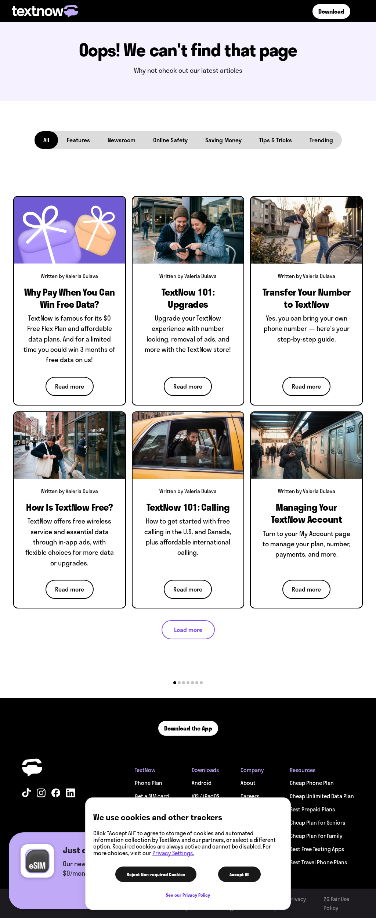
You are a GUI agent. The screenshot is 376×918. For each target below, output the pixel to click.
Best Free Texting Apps (317, 849)
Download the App (188, 728)
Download (331, 11)
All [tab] (46, 139)
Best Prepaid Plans (312, 809)
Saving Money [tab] (223, 139)
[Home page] (33, 767)
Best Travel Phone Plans (318, 862)
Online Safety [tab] (170, 139)
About (248, 783)
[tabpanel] (188, 415)
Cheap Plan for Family (316, 836)
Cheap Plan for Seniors (317, 822)
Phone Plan (148, 783)
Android (202, 783)
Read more (69, 386)
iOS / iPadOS (205, 796)
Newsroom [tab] (121, 139)
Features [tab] (78, 139)
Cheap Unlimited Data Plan (322, 796)
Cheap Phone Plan (312, 783)
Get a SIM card (152, 796)
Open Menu (360, 11)
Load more (188, 629)
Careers (250, 796)
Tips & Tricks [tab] (275, 139)
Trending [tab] (321, 139)
